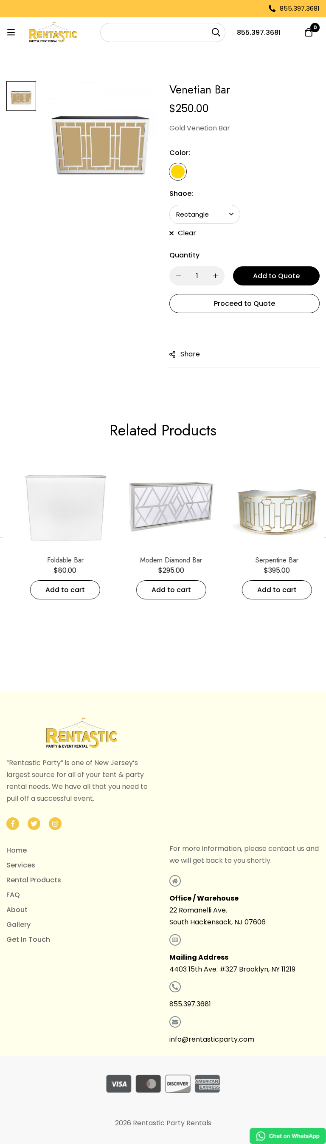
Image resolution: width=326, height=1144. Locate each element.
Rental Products (33, 880)
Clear (187, 233)
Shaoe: (181, 193)
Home (16, 850)
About (17, 910)
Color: (179, 153)
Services (20, 865)
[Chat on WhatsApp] (288, 1136)
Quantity (184, 255)
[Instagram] (55, 823)
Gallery (18, 924)
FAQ (13, 895)
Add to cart (57, 590)
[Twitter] (34, 823)
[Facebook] (12, 823)
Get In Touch (28, 939)
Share (190, 354)
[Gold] (177, 171)
